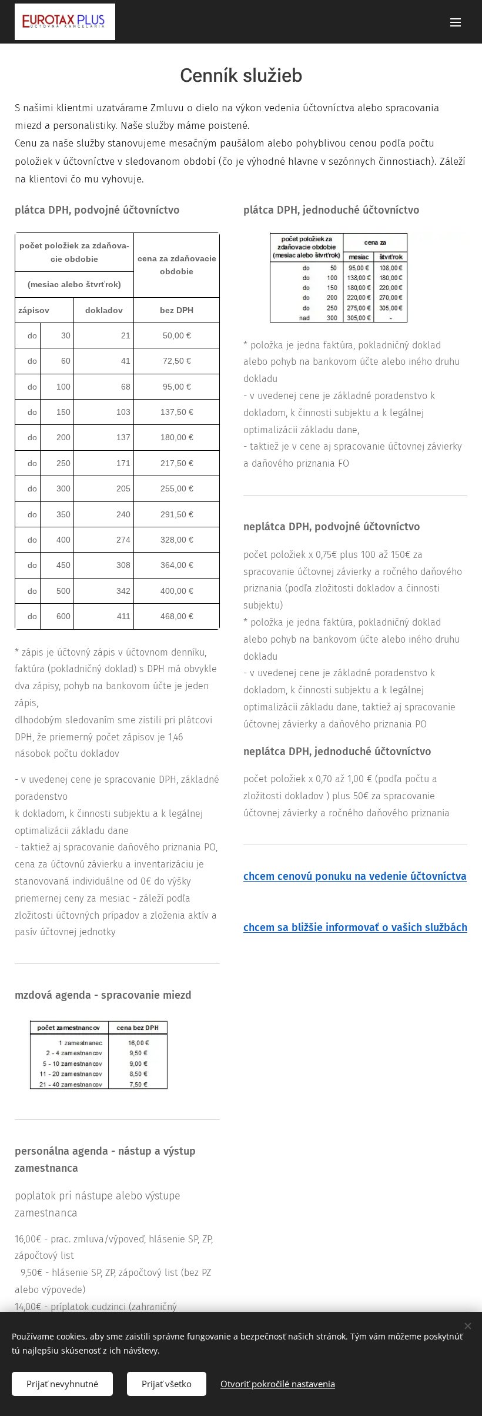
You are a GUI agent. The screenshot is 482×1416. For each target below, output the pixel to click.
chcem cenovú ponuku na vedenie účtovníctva (355, 876)
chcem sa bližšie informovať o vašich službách (355, 927)
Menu (455, 22)
